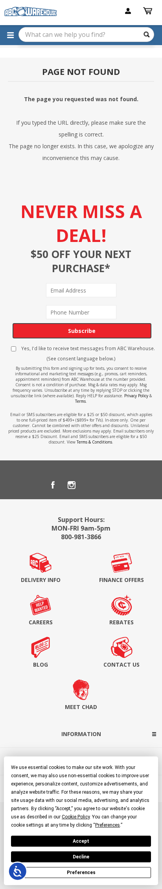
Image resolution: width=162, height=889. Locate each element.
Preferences (81, 872)
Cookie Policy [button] (76, 817)
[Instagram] (71, 485)
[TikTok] (109, 485)
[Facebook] (52, 485)
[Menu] (10, 35)
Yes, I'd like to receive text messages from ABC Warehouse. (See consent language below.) (87, 353)
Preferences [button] (107, 825)
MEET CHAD (81, 707)
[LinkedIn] (90, 485)
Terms (80, 401)
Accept (81, 841)
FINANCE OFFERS (121, 580)
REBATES (121, 622)
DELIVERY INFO (41, 580)
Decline (81, 857)
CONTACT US (121, 664)
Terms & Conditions (94, 442)
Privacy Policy (136, 395)
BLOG (40, 664)
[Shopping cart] (148, 11)
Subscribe (82, 331)
